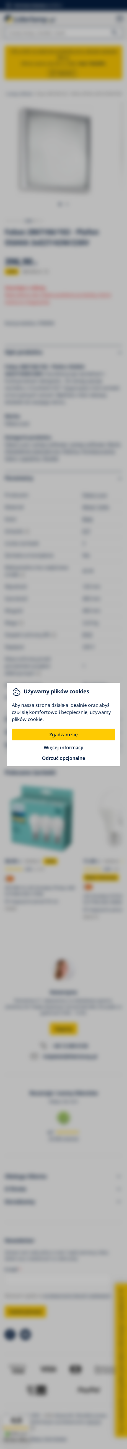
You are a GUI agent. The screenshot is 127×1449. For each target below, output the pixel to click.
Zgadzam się (63, 734)
